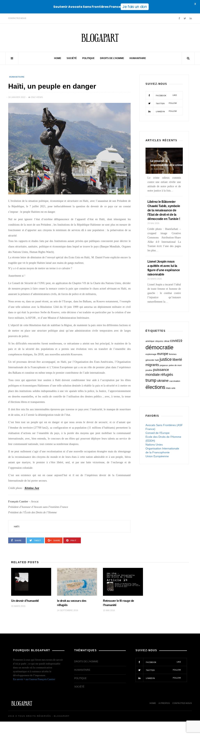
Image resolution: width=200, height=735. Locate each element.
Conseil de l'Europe (158, 432)
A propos (164, 703)
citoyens (159, 341)
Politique (88, 58)
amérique (150, 341)
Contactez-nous (17, 18)
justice (166, 359)
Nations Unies (154, 444)
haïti (16, 526)
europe (162, 354)
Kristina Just (32, 488)
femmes (173, 354)
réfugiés (167, 375)
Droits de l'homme (86, 661)
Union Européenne (157, 456)
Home (57, 58)
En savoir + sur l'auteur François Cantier (34, 679)
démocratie (159, 347)
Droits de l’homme (112, 58)
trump (151, 380)
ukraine (163, 381)
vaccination (174, 381)
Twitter (166, 103)
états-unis (170, 388)
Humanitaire (137, 58)
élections (155, 387)
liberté (177, 360)
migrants (152, 365)
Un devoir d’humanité (25, 600)
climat (166, 341)
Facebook (166, 95)
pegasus (164, 365)
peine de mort (175, 365)
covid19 (176, 341)
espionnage (151, 354)
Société (72, 58)
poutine (149, 370)
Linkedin (166, 111)
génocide (150, 360)
